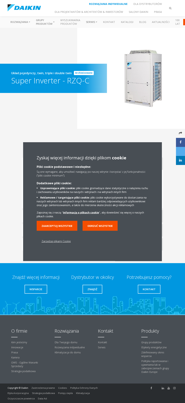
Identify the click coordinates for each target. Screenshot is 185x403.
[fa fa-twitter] (157, 388)
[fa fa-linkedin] (163, 388)
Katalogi (127, 22)
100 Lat (177, 21)
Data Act (42, 398)
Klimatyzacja (83, 393)
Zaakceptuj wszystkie (57, 225)
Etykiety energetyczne (154, 347)
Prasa (14, 352)
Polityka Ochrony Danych (84, 387)
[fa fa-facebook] (151, 388)
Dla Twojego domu (66, 342)
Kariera (15, 357)
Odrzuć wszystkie (100, 225)
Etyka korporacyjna (18, 393)
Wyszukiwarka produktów (70, 21)
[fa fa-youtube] (169, 388)
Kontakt (109, 22)
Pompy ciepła (65, 393)
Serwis (102, 347)
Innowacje (17, 347)
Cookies (62, 387)
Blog (142, 22)
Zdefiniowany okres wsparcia (152, 354)
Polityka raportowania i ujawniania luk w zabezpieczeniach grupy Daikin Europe (155, 366)
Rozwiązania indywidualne (70, 347)
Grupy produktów (151, 342)
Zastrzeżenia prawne (43, 387)
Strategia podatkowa (23, 371)
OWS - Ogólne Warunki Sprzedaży (24, 364)
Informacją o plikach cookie (81, 212)
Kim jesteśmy (19, 342)
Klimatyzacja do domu (68, 352)
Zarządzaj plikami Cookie (56, 241)
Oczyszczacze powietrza (21, 398)
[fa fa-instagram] (174, 388)
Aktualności (160, 22)
